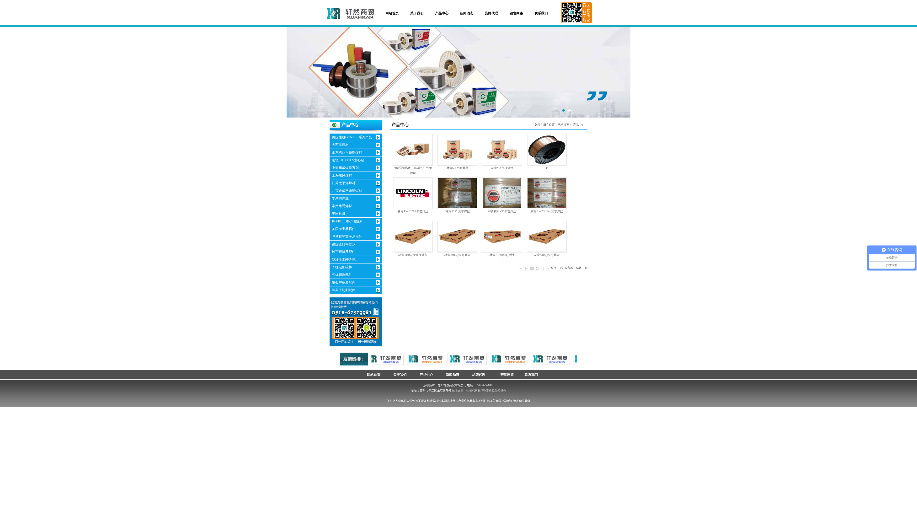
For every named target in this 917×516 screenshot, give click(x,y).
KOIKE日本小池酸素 (347, 221)
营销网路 (505, 374)
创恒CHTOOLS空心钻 (348, 160)
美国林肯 (338, 213)
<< (521, 268)
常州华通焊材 (342, 206)
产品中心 (441, 13)
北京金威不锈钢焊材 (347, 191)
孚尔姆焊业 (340, 198)
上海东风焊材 (342, 175)
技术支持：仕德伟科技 (466, 390)
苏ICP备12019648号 (493, 390)
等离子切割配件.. (344, 290)
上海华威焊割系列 (345, 168)
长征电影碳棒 (342, 267)
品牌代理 (491, 13)
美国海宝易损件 (343, 229)
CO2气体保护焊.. (344, 259)
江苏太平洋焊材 (343, 183)
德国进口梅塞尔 (343, 244)
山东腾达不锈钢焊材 (347, 152)
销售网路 (516, 13)
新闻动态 (466, 13)
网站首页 (392, 13)
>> (547, 268)
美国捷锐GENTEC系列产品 (352, 137)
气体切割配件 (342, 275)
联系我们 (541, 13)
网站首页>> (565, 124)
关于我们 (417, 13)
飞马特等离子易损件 (347, 236)
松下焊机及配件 (343, 252)
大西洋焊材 (340, 145)
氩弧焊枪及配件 (343, 282)
